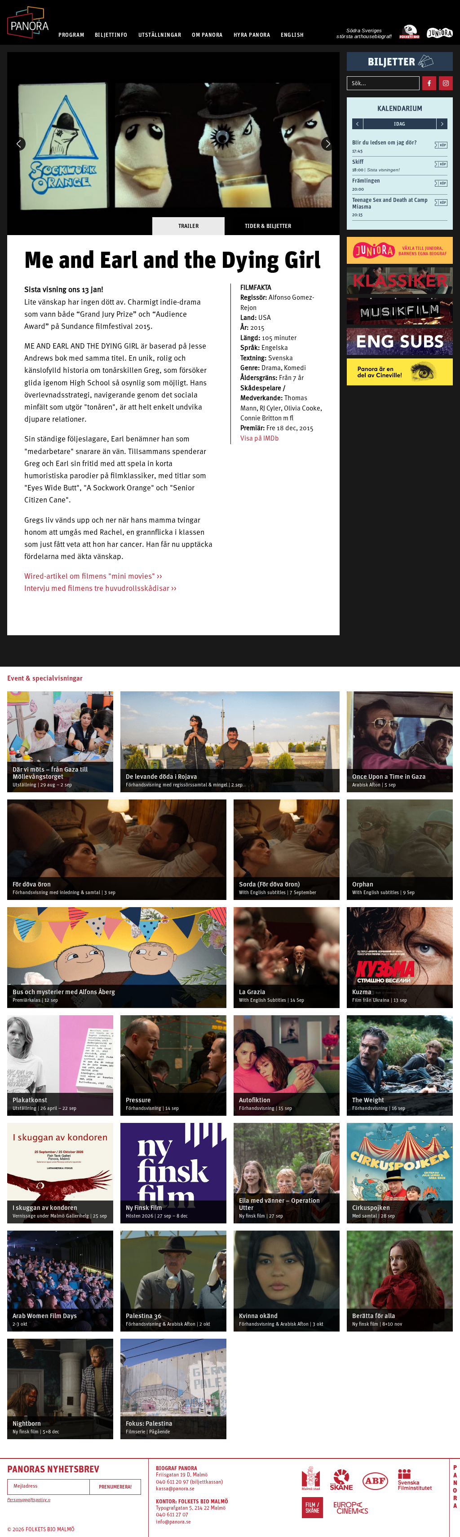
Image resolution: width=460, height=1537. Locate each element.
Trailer (188, 226)
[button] (19, 144)
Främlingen (366, 180)
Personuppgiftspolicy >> (28, 1500)
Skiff (357, 161)
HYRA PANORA (252, 34)
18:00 (358, 169)
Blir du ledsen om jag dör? (384, 142)
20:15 (357, 214)
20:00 (358, 189)
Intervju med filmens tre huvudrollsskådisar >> (100, 589)
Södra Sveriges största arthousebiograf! (364, 33)
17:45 (357, 150)
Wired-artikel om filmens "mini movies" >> (93, 577)
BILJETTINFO (111, 34)
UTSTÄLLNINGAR (159, 34)
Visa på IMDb (259, 439)
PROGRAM (71, 34)
